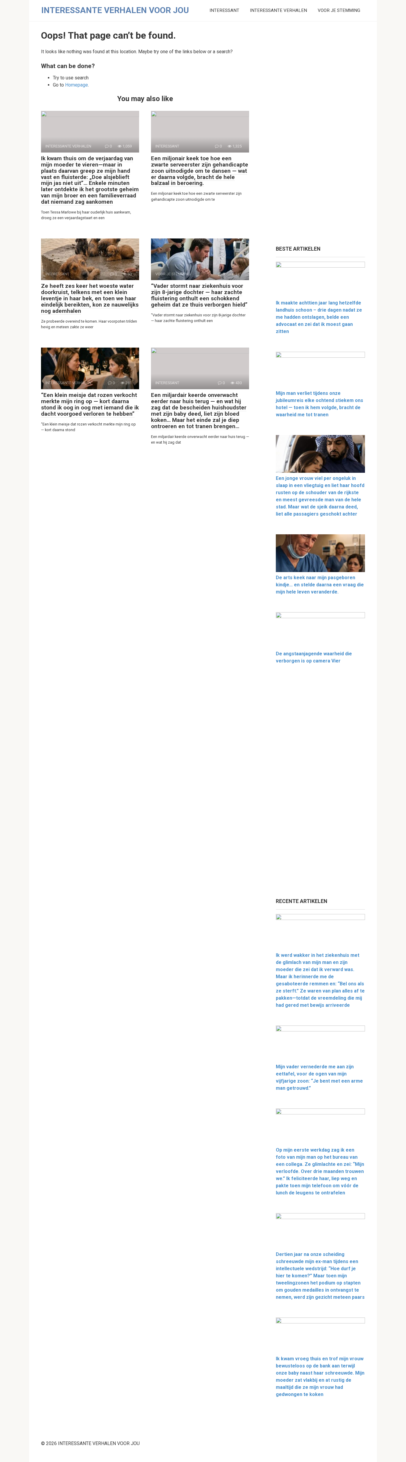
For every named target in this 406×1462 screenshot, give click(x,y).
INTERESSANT (224, 10)
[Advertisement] (320, 134)
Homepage (76, 85)
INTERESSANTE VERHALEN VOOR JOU (115, 10)
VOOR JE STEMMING (339, 10)
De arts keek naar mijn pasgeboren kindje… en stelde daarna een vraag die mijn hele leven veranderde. (320, 585)
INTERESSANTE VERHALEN (278, 10)
